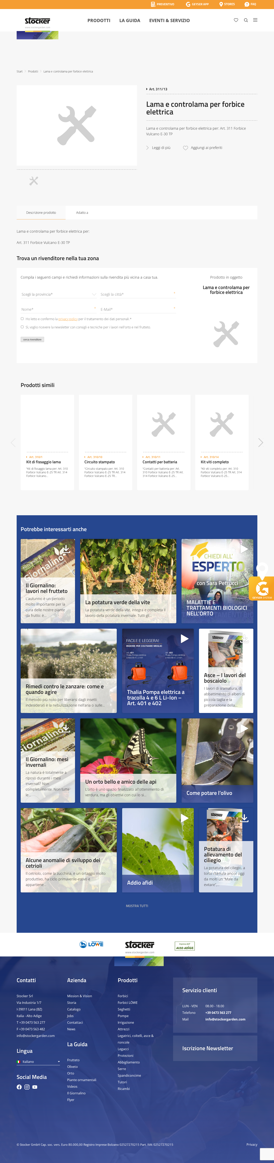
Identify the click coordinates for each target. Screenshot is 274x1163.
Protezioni (125, 1055)
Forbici (123, 996)
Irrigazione (126, 1022)
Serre (122, 1069)
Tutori (122, 1082)
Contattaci (75, 1022)
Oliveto (72, 1066)
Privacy (252, 1144)
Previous (13, 442)
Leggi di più (161, 147)
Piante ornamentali (81, 1080)
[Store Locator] (227, 4)
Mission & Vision (79, 996)
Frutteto (73, 1060)
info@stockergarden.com (36, 1036)
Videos (72, 1086)
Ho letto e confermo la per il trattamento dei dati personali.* (79, 319)
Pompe (123, 1016)
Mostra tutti (137, 905)
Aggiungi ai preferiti (206, 147)
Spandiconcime (129, 1075)
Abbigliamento (129, 1062)
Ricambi (124, 1089)
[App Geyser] (197, 4)
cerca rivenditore (32, 339)
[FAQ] (250, 4)
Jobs (70, 1016)
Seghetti (124, 1009)
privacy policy (68, 319)
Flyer (70, 1100)
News (71, 1029)
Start (20, 71)
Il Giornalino (76, 1093)
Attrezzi (123, 1029)
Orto (70, 1073)
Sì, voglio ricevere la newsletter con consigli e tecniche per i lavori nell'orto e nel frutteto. (88, 327)
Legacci (123, 1049)
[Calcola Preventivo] (162, 4)
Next (260, 442)
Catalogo (74, 1009)
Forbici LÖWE (128, 1002)
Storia (71, 1002)
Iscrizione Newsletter (207, 1048)
